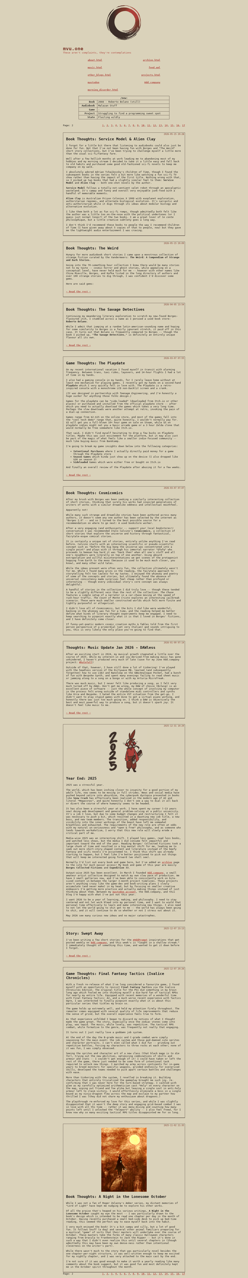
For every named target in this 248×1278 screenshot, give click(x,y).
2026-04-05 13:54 (174, 304)
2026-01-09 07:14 (174, 642)
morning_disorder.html (103, 89)
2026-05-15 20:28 (174, 134)
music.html (95, 67)
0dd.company (152, 82)
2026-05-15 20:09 (174, 243)
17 (183, 125)
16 (177, 125)
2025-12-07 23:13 (174, 928)
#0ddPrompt (140, 939)
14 (166, 125)
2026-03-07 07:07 (174, 488)
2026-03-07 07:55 (174, 358)
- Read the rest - (78, 291)
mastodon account (124, 891)
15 (171, 125)
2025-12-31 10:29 (174, 726)
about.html (95, 60)
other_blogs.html (99, 75)
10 (142, 125)
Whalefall (85, 662)
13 (160, 125)
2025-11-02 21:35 (174, 1125)
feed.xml (154, 67)
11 (148, 125)
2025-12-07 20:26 (174, 968)
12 (154, 125)
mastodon (93, 82)
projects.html (150, 75)
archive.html (151, 60)
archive (167, 862)
